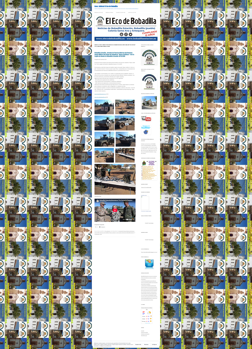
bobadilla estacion (144, 195)
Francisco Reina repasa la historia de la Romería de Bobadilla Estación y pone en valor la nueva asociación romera (149, 298)
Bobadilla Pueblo (109, 12)
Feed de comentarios (145, 334)
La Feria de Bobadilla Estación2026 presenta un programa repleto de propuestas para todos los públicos (149, 282)
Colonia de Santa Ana (120, 12)
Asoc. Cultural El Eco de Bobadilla (106, 6)
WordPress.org (144, 335)
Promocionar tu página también (146, 211)
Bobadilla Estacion (98, 12)
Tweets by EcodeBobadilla (146, 187)
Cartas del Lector (132, 12)
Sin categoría (107, 231)
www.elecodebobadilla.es (100, 97)
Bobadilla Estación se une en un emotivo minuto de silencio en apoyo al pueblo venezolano (149, 278)
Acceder (142, 330)
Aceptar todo (138, 344)
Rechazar (146, 344)
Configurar (154, 344)
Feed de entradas (144, 332)
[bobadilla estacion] (145, 209)
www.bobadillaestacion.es (100, 94)
